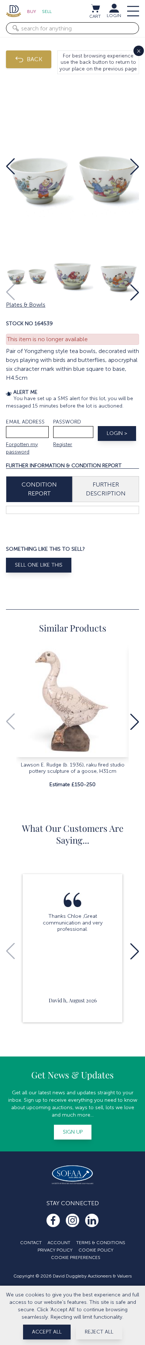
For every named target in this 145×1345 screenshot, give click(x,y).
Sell (47, 11)
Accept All (47, 1332)
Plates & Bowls (25, 304)
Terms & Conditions (100, 1242)
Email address (25, 422)
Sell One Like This (38, 565)
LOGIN (114, 15)
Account (59, 1242)
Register (62, 444)
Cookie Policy (95, 1250)
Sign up (73, 1132)
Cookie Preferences (75, 1257)
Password (67, 422)
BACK (34, 59)
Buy (31, 11)
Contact (31, 1242)
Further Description (106, 489)
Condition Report (39, 489)
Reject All (99, 1332)
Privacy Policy (55, 1250)
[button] (10, 166)
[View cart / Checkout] (95, 8)
